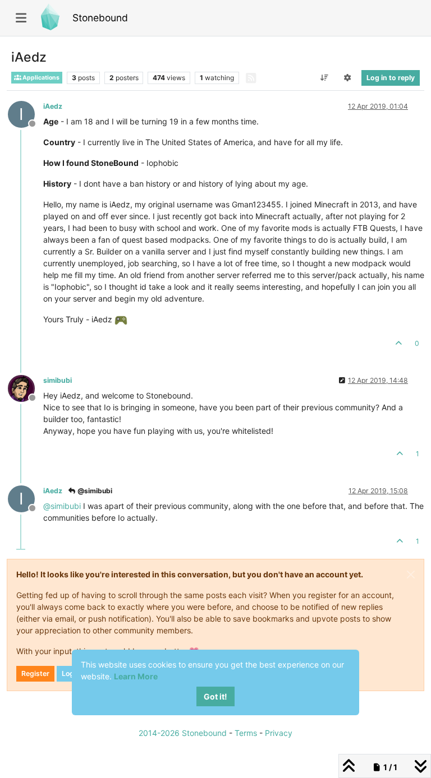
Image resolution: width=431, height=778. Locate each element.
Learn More (136, 676)
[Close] (411, 574)
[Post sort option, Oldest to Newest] (324, 78)
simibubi (57, 380)
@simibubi (94, 491)
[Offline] (25, 387)
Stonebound (100, 18)
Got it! (215, 696)
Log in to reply (390, 77)
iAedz (52, 106)
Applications (40, 77)
